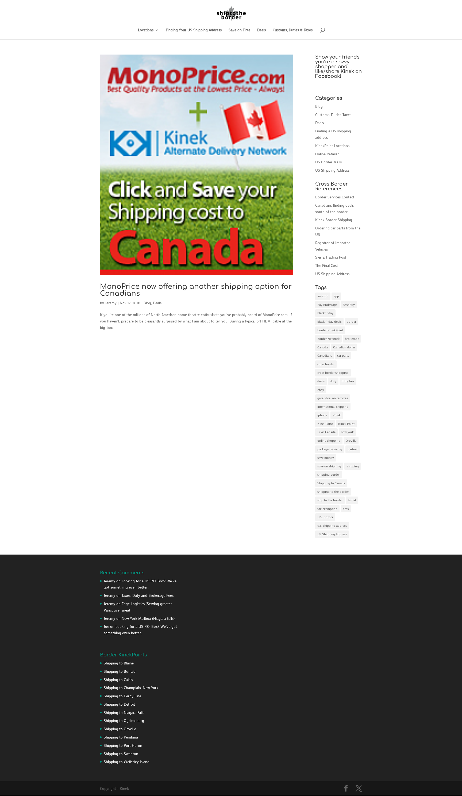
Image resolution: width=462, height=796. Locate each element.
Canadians (324, 355)
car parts (343, 355)
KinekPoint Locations (332, 145)
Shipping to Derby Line (122, 695)
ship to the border (329, 500)
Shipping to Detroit (119, 704)
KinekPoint (325, 423)
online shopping (328, 440)
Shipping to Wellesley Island (126, 761)
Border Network (328, 338)
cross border (325, 364)
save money (325, 457)
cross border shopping (333, 372)
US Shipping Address (332, 170)
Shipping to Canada (331, 483)
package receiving (329, 449)
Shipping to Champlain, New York (131, 687)
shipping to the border (333, 491)
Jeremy (111, 302)
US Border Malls (328, 161)
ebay (320, 389)
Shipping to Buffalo (120, 671)
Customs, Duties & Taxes (293, 30)
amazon (322, 296)
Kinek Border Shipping (333, 219)
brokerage (352, 338)
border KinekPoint (330, 330)
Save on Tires (239, 30)
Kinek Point (346, 423)
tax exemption (327, 508)
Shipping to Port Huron (123, 745)
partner (353, 449)
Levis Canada (326, 432)
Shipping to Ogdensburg (124, 720)
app (336, 296)
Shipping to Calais (118, 679)
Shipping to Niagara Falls (124, 712)
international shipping (332, 406)
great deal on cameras (332, 398)
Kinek (337, 415)
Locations (145, 30)
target (352, 500)
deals (321, 381)
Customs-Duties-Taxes (333, 114)
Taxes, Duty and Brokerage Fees (148, 595)
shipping (352, 466)
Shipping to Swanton (121, 753)
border (351, 321)
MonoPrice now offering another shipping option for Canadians (196, 290)
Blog (147, 302)
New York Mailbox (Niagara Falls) (148, 618)
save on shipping (329, 466)
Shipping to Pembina (121, 737)
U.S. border (325, 517)
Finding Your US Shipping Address (194, 30)
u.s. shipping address (332, 525)
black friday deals (329, 321)
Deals (261, 30)
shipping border (328, 474)
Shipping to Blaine (119, 663)
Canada (322, 347)
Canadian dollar (344, 347)
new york (347, 432)
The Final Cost (326, 265)
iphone (322, 415)
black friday (325, 313)
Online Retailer (327, 153)
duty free (348, 381)
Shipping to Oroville (120, 728)
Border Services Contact (334, 196)
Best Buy (349, 304)
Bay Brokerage (327, 304)
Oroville (351, 440)
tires (346, 508)
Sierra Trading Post (330, 257)
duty (333, 381)
